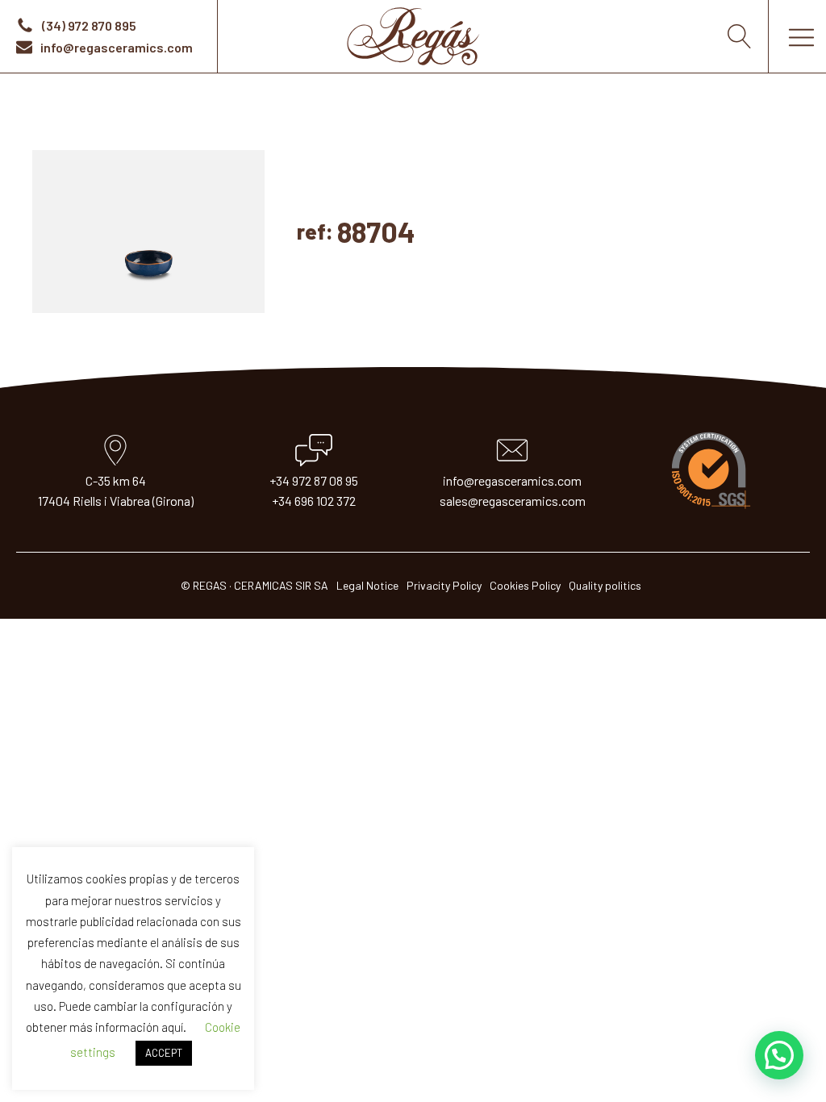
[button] (779, 1055)
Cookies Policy (525, 585)
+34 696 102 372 (314, 500)
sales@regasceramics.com (513, 500)
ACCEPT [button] (163, 1052)
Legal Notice (367, 585)
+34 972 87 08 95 (313, 480)
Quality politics (605, 585)
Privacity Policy (444, 585)
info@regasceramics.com (512, 480)
